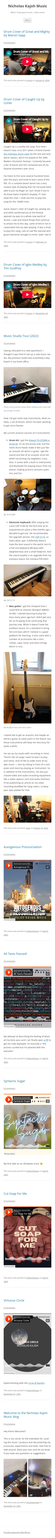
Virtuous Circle (14, 1300)
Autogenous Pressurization (23, 847)
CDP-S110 (40, 536)
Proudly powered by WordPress (17, 1532)
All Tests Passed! (15, 954)
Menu (27, 20)
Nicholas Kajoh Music (27, 6)
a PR (46, 1040)
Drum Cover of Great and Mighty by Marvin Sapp (27, 33)
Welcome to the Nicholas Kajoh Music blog (26, 1415)
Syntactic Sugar (14, 1081)
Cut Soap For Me (15, 1194)
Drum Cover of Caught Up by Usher (24, 101)
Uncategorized (32, 1502)
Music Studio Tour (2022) (21, 336)
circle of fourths (36, 1383)
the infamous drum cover (17, 153)
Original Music (32, 931)
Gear (28, 828)
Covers (29, 80)
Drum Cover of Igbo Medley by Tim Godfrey (25, 266)
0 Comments (9, 42)
